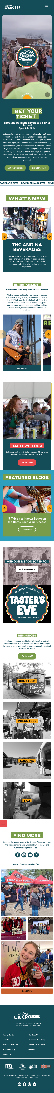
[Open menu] (46, 6)
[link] (15, 168)
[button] (4, 236)
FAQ (27, 800)
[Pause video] (47, 94)
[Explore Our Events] (27, 97)
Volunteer (27, 721)
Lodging (27, 760)
